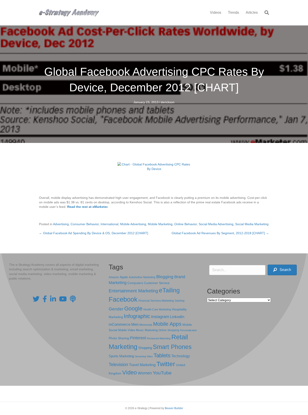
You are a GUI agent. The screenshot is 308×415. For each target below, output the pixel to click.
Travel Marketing (142, 365)
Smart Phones (172, 347)
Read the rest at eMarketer (87, 207)
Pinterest (138, 338)
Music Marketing (147, 330)
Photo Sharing (119, 338)
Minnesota (145, 324)
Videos (215, 12)
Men (134, 324)
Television (118, 364)
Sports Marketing (121, 356)
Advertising (61, 224)
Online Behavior (185, 224)
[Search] (265, 12)
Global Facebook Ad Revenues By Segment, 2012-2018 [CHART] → (220, 233)
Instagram (160, 316)
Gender (116, 309)
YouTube (162, 372)
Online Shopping (169, 330)
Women (145, 373)
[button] (282, 270)
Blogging (164, 276)
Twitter (165, 363)
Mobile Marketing (160, 224)
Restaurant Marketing (158, 338)
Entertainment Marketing (133, 290)
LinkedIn (177, 316)
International (109, 224)
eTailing (169, 290)
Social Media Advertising (216, 224)
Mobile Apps (167, 324)
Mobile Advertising (133, 224)
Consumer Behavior (85, 224)
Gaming (179, 300)
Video (129, 372)
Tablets (162, 355)
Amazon (114, 277)
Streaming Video (144, 356)
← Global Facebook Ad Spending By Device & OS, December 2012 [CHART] (93, 233)
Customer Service (157, 283)
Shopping (145, 348)
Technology (180, 356)
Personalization (188, 330)
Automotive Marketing (142, 277)
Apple (124, 277)
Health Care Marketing (157, 309)
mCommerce (119, 324)
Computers (135, 283)
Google (133, 308)
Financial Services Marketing (156, 300)
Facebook (123, 299)
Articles (252, 12)
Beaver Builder (174, 408)
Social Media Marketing (252, 224)
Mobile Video (126, 330)
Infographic (137, 316)
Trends (233, 12)
